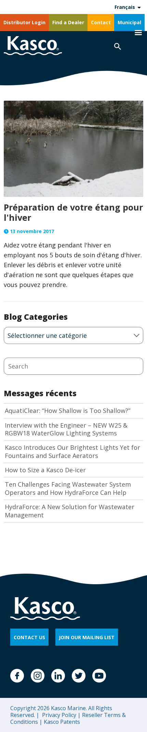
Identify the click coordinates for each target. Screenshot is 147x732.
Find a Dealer (68, 22)
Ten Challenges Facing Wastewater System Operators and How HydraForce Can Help (68, 488)
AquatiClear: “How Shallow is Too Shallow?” (67, 411)
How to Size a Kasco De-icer (45, 470)
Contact (101, 22)
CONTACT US (29, 637)
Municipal (129, 22)
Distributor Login (24, 22)
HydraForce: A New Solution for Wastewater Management (69, 511)
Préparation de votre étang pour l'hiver (73, 212)
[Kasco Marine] (33, 46)
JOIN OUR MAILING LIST (87, 637)
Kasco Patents (61, 722)
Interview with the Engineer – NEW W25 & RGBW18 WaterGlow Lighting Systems (66, 429)
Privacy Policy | (61, 715)
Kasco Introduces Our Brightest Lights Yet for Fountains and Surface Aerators (72, 451)
